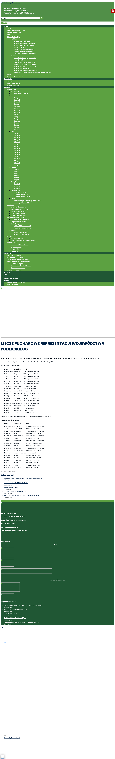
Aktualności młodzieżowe (19, 94)
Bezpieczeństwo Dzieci (11, 278)
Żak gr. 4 (17, 104)
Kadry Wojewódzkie (13, 83)
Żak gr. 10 (17, 117)
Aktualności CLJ (16, 91)
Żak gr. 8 (17, 112)
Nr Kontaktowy (16, 11)
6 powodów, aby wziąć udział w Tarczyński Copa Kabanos (23, 479)
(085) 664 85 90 (11, 520)
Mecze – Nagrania (13, 85)
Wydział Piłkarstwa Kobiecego (24, 49)
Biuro (9, 75)
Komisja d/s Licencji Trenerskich (25, 66)
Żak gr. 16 (17, 129)
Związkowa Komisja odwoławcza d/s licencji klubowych (32, 73)
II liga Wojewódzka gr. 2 (22, 196)
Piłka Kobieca (12, 243)
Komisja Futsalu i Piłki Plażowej (21, 266)
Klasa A (13, 230)
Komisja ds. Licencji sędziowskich (25, 58)
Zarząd (9, 28)
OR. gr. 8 (17, 148)
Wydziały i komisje (13, 37)
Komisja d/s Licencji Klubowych (24, 62)
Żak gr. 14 (17, 125)
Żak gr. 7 (17, 110)
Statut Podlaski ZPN (14, 33)
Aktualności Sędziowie (14, 255)
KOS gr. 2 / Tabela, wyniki (22, 228)
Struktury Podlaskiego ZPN (16, 31)
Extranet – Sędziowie (14, 270)
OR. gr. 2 (17, 136)
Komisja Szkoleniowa (18, 268)
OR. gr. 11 (17, 154)
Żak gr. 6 (17, 108)
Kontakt (7, 280)
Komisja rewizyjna (20, 60)
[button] (8, 22)
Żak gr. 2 (17, 100)
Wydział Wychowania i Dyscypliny (25, 43)
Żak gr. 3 (17, 102)
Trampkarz (14, 182)
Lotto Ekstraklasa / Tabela (20, 209)
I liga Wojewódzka (20, 192)
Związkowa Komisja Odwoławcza (25, 64)
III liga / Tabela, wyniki (18, 215)
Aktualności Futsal (17, 238)
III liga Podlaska (16, 249)
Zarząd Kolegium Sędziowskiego (18, 259)
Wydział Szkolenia (20, 47)
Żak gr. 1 (16, 98)
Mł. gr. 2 (16, 171)
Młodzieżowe (11, 89)
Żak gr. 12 (17, 121)
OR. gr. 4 (17, 140)
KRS (8, 35)
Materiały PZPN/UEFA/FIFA (15, 257)
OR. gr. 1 (16, 133)
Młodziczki (14, 251)
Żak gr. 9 (17, 115)
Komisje (13, 56)
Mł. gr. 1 (16, 169)
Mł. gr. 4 (16, 175)
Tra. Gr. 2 (17, 186)
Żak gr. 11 (17, 119)
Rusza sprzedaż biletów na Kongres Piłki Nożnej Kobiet (21, 495)
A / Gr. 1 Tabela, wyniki (21, 232)
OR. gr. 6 (17, 144)
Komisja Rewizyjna (17, 264)
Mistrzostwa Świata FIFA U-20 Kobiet (16, 483)
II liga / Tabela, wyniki (18, 213)
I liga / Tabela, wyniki (18, 211)
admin (14, 355)
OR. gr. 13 (17, 159)
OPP (5, 276)
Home (6, 26)
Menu (4, 23)
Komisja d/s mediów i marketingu (25, 70)
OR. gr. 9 (17, 150)
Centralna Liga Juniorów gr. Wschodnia (27, 201)
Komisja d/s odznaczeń (22, 68)
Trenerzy (10, 81)
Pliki (5, 274)
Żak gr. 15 (17, 127)
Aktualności (8, 79)
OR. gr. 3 (17, 138)
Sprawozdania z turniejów (16, 283)
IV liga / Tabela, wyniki (18, 222)
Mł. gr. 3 (16, 173)
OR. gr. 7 (17, 146)
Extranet (7, 272)
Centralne (10, 205)
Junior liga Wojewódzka (22, 203)
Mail (15, 8)
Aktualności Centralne (18, 207)
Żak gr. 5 (17, 106)
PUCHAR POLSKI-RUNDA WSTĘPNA (15, 491)
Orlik (12, 131)
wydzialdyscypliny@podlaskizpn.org (14, 531)
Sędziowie (7, 253)
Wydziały (14, 39)
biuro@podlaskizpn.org (9, 527)
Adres (19, 13)
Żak (12, 96)
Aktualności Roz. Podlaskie (20, 220)
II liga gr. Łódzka (16, 247)
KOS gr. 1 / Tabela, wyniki (22, 226)
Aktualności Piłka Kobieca (19, 245)
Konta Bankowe (12, 285)
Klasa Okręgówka (17, 224)
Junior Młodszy (16, 190)
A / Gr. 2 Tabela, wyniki (21, 234)
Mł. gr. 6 (16, 180)
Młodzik (13, 167)
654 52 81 (23, 520)
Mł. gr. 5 (16, 178)
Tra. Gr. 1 (17, 184)
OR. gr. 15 (17, 163)
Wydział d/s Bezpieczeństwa (23, 52)
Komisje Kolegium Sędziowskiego (18, 262)
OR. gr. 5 (17, 142)
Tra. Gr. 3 (17, 188)
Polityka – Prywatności (15, 77)
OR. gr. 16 (17, 165)
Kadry (30, 355)
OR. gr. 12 (17, 157)
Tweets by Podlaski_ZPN (12, 738)
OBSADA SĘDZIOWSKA (11, 487)
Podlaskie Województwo (15, 217)
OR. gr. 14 (17, 161)
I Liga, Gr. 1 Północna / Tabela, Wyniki (23, 241)
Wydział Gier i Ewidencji (22, 41)
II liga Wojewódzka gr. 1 (21, 194)
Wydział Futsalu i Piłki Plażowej (24, 45)
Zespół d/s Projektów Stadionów (25, 54)
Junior (13, 199)
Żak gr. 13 (17, 123)
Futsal (9, 236)
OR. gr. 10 (17, 152)
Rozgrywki (7, 87)
